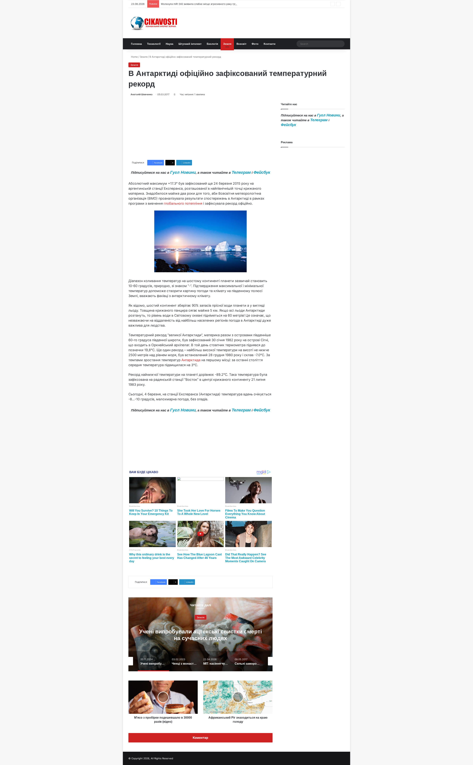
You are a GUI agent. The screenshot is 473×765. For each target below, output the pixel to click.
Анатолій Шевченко (141, 94)
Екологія (212, 43)
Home (134, 56)
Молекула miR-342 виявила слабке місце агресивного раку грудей (201, 3)
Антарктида (190, 360)
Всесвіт (241, 43)
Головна (136, 43)
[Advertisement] (200, 128)
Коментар (200, 737)
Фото (255, 43)
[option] (200, 634)
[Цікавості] (154, 23)
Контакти (269, 43)
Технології (154, 43)
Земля (227, 43)
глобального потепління (183, 203)
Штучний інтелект (190, 43)
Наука (169, 43)
